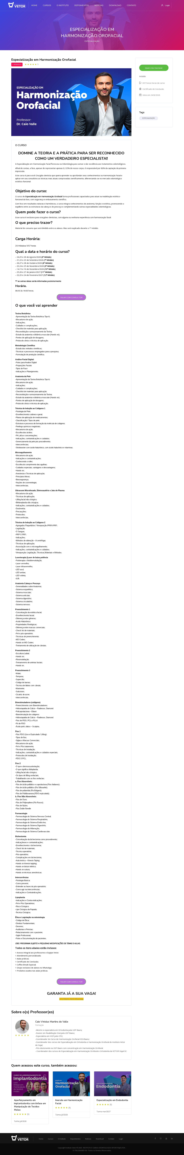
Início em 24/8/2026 (151, 95)
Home (41, 1139)
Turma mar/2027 (103, 1111)
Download (100, 1139)
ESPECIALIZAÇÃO (92, 41)
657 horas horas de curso (153, 83)
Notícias (88, 1139)
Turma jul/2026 (20, 1121)
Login (121, 1139)
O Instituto (62, 1139)
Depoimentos (75, 1139)
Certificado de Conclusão (153, 89)
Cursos (50, 1139)
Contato (111, 1139)
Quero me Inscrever (154, 68)
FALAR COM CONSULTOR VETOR (71, 298)
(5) (28, 1114)
